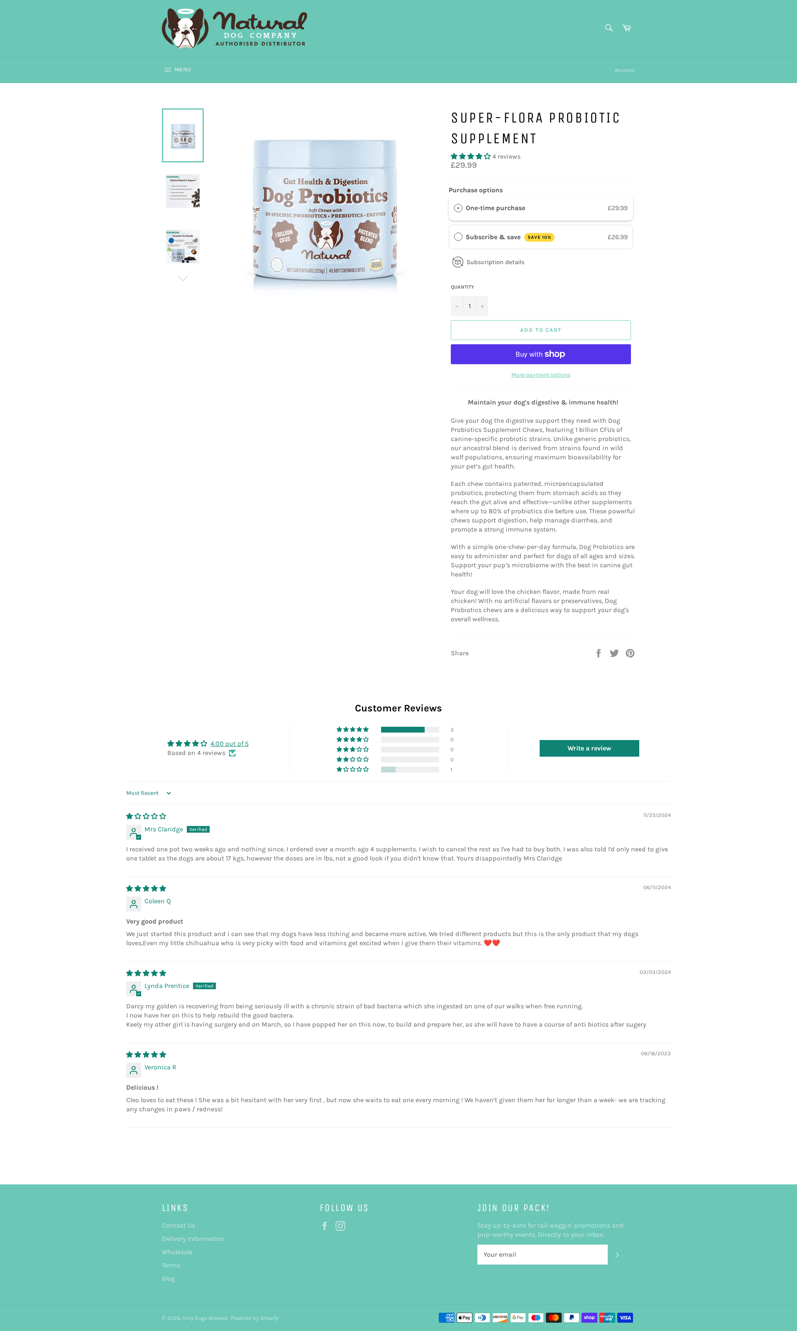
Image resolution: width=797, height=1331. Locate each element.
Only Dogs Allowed (206, 1318)
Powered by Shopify (255, 1318)
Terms (171, 1265)
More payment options (540, 374)
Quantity (462, 287)
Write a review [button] (589, 748)
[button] (471, 156)
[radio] (458, 208)
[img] (146, 816)
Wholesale (177, 1252)
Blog (168, 1278)
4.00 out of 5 (229, 744)
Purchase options (476, 190)
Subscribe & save (508, 237)
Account (625, 70)
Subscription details (496, 262)
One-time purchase (495, 208)
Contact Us (178, 1225)
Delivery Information (193, 1239)
